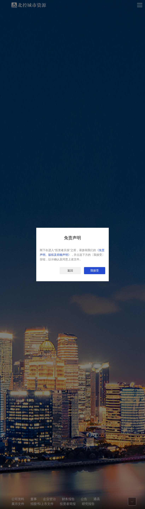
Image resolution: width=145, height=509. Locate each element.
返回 (70, 270)
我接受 (94, 270)
